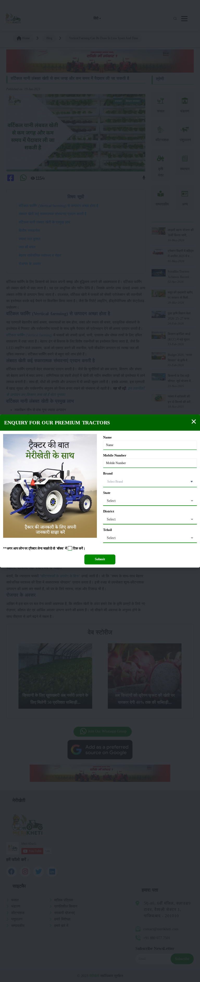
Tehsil (107, 530)
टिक (75, 548)
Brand (108, 473)
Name (107, 437)
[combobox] (150, 501)
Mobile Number (114, 455)
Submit (100, 559)
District (108, 511)
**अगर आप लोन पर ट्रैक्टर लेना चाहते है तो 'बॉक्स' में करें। (44, 548)
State (106, 493)
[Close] (194, 421)
